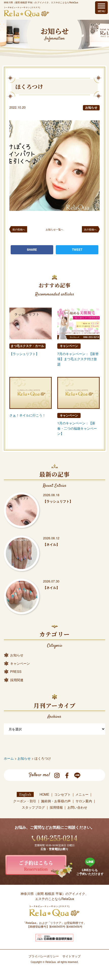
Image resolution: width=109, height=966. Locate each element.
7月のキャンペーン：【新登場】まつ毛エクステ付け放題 (78, 359)
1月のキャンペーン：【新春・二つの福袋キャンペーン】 (77, 428)
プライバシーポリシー (43, 956)
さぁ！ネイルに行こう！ (27, 415)
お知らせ (91, 107)
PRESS (16, 671)
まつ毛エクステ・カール (27, 346)
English (25, 794)
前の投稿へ (18, 229)
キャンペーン (69, 346)
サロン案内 (84, 800)
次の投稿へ (90, 229)
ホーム (9, 758)
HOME (44, 794)
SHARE (32, 249)
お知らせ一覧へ (54, 229)
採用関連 (16, 679)
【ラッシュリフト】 (24, 353)
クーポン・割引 (24, 800)
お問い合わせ (77, 807)
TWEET (77, 249)
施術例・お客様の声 (56, 800)
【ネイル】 (51, 544)
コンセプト (62, 794)
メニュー (81, 794)
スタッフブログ (33, 807)
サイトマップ (71, 956)
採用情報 (56, 807)
